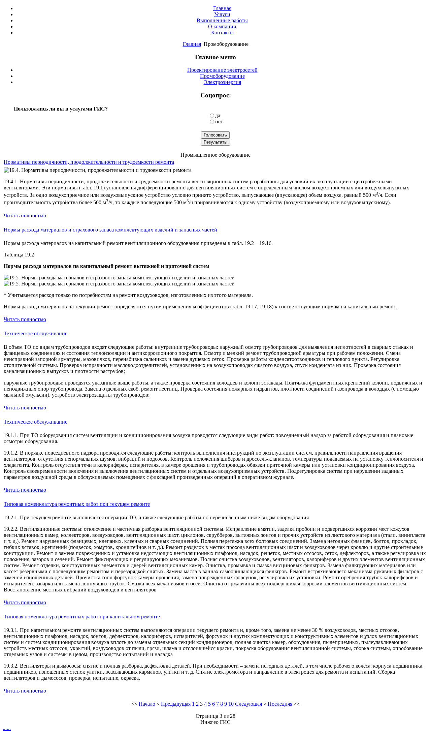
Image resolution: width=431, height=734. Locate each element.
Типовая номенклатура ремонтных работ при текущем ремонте (77, 504)
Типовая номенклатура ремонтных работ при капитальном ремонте (82, 616)
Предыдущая (176, 704)
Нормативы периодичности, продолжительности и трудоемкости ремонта (89, 162)
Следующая (248, 704)
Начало (147, 704)
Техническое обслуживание (35, 333)
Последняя (280, 704)
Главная (192, 44)
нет (219, 121)
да (217, 115)
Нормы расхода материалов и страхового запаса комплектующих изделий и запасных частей (110, 230)
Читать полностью (25, 215)
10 (231, 704)
